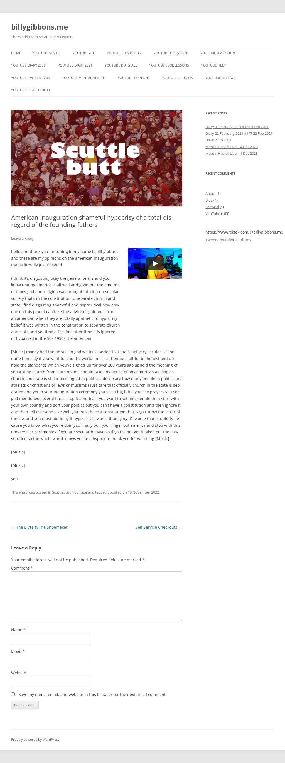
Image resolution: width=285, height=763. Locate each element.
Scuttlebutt (61, 492)
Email (18, 651)
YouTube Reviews (220, 77)
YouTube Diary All (121, 65)
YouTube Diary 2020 (28, 65)
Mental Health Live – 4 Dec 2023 (231, 146)
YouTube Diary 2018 (171, 53)
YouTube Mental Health (83, 77)
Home (16, 53)
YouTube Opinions (134, 77)
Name (18, 629)
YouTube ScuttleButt (30, 90)
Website (18, 672)
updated (114, 492)
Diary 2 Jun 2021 (218, 140)
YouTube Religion (177, 77)
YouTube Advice (46, 53)
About (210, 193)
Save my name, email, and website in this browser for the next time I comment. (93, 694)
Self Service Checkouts (159, 527)
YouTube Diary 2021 (75, 65)
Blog (209, 200)
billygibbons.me (39, 27)
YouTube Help (213, 65)
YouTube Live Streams (30, 77)
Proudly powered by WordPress (35, 739)
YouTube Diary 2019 (217, 53)
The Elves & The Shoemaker (39, 527)
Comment (22, 568)
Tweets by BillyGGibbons (228, 239)
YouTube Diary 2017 (124, 53)
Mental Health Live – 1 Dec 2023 (231, 153)
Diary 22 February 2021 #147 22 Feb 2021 (238, 133)
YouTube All (84, 53)
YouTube (79, 492)
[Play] (155, 263)
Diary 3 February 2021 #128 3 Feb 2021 (237, 126)
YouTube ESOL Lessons (169, 65)
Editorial (212, 206)
